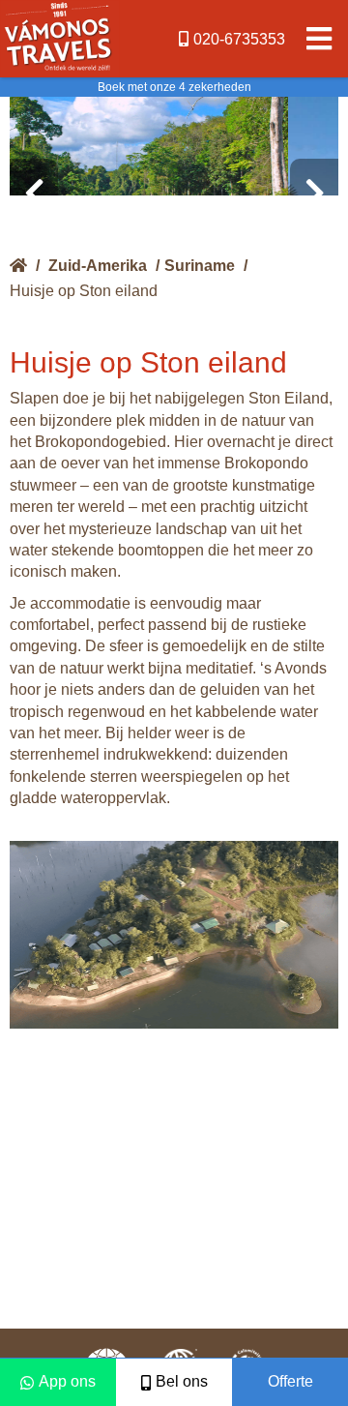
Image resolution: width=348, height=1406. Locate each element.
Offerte (290, 1381)
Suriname (199, 265)
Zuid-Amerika (97, 265)
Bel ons (182, 1381)
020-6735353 (239, 39)
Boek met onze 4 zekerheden (174, 87)
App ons (67, 1381)
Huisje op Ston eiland (84, 291)
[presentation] (34, 193)
